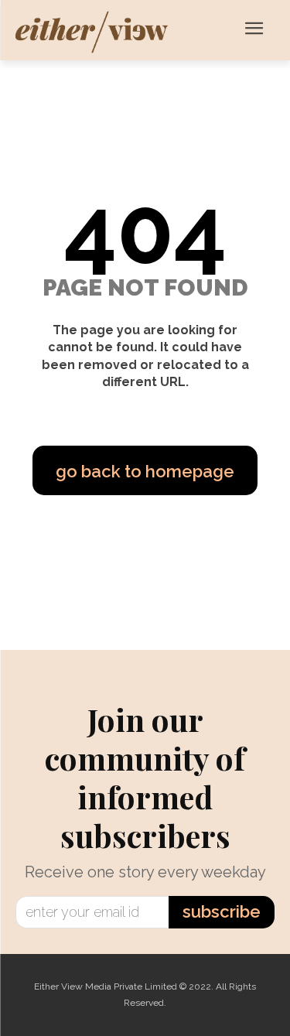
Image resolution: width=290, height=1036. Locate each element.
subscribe (222, 911)
